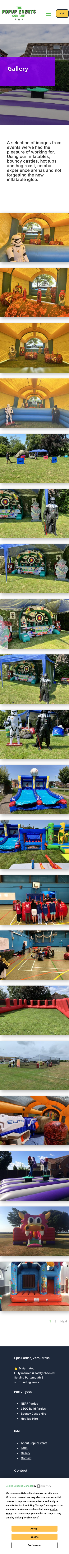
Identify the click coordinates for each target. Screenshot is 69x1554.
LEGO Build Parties (33, 1408)
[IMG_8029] (34, 482)
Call (62, 13)
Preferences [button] (31, 1517)
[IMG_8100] (34, 371)
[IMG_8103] (34, 316)
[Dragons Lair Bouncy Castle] (34, 1254)
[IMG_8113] (34, 261)
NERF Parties (29, 1403)
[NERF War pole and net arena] (34, 1089)
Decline (34, 1537)
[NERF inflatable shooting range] (34, 1144)
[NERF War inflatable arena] (34, 1034)
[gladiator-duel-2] (34, 1199)
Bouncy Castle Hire (33, 1413)
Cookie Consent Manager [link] (19, 1486)
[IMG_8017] (34, 703)
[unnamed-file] (34, 1310)
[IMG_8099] (34, 427)
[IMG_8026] (34, 592)
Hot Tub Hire (29, 1418)
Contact (26, 1458)
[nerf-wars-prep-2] (34, 978)
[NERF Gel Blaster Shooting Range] (34, 647)
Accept (34, 1528)
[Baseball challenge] (34, 813)
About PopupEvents (34, 1443)
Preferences (35, 1545)
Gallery (25, 1453)
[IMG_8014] (34, 758)
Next (63, 1321)
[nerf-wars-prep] (34, 923)
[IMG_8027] (34, 537)
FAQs (24, 1448)
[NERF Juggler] (34, 868)
